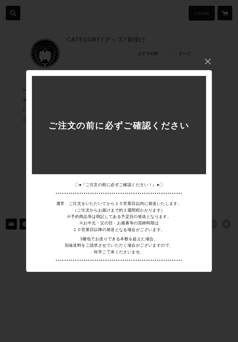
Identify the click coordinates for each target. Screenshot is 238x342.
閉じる (208, 61)
